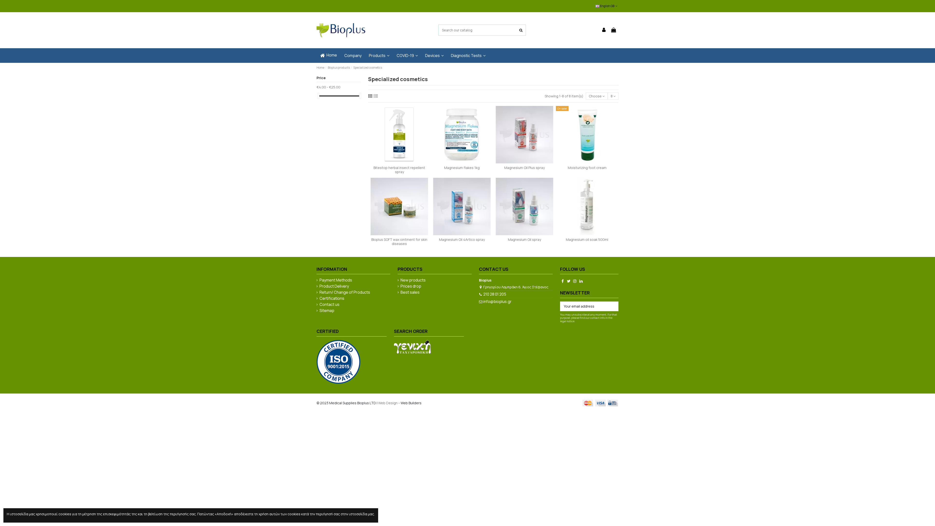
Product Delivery (334, 286)
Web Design (388, 403)
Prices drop (411, 286)
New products (413, 280)
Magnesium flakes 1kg (462, 167)
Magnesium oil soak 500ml (587, 239)
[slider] (318, 96)
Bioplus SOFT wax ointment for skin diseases (399, 241)
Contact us (329, 304)
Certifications (331, 298)
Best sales (410, 292)
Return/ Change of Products (344, 292)
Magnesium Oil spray (524, 239)
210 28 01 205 (494, 294)
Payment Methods (335, 280)
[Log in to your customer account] (604, 30)
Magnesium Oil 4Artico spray (462, 239)
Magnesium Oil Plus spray (524, 167)
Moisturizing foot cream (587, 167)
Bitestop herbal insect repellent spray (399, 169)
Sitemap (326, 310)
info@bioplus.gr (497, 301)
